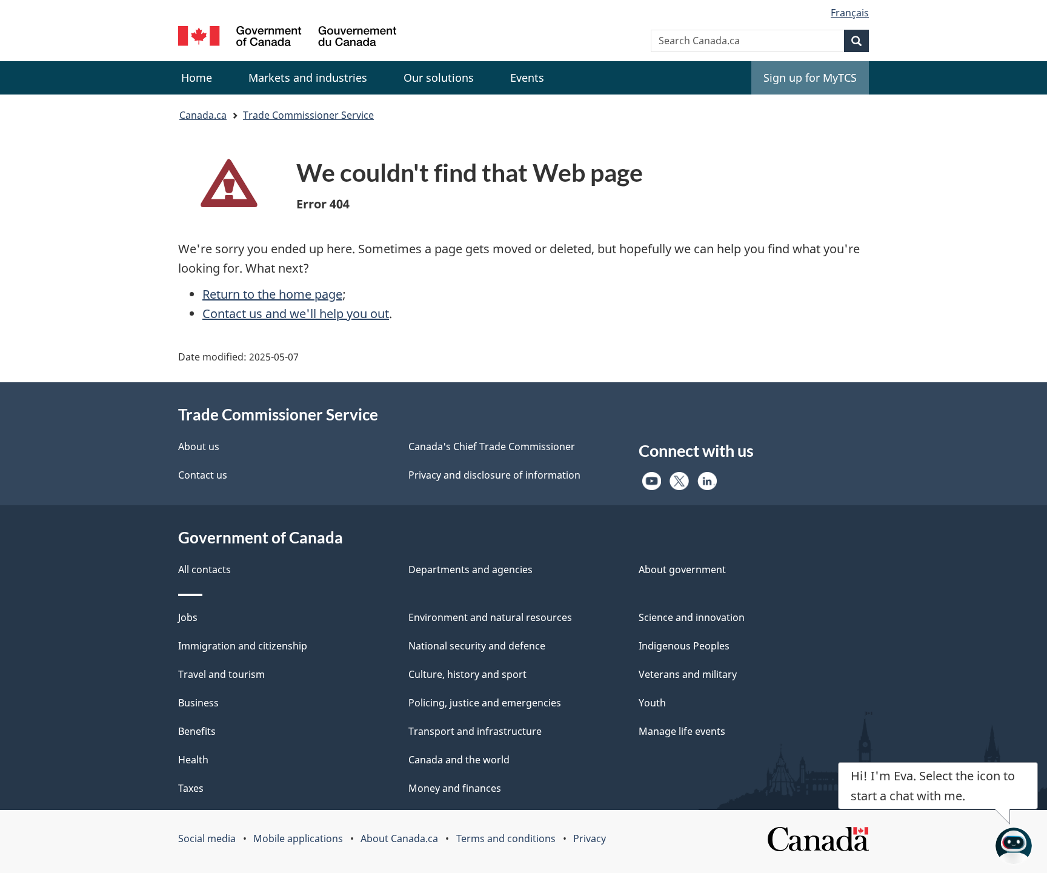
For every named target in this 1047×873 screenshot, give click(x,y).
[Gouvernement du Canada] (287, 38)
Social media (207, 838)
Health (193, 759)
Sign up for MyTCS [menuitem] (810, 77)
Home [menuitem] (196, 77)
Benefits (197, 731)
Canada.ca (203, 115)
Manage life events (682, 731)
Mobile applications (298, 838)
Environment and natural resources (490, 617)
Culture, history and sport (467, 674)
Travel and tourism (221, 674)
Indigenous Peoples (684, 645)
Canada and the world (459, 759)
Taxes (191, 788)
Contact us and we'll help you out (295, 313)
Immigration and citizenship (242, 645)
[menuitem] (307, 78)
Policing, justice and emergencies (484, 702)
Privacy (589, 838)
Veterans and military (688, 674)
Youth (652, 702)
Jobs (188, 617)
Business (198, 702)
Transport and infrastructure (475, 731)
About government (682, 569)
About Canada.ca (399, 838)
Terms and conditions (506, 838)
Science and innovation (692, 617)
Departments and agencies (470, 569)
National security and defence (476, 645)
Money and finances (454, 788)
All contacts (204, 569)
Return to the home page (272, 294)
